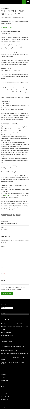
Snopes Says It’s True (6, 27)
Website (3, 280)
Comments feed (5, 396)
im (14, 214)
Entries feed (4, 393)
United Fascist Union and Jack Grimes (14, 346)
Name (3, 267)
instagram (3, 374)
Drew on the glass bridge (7, 335)
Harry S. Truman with (6, 332)
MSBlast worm (4, 228)
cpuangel (11, 17)
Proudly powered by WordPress (7, 407)
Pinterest (3, 377)
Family (3, 214)
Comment (4, 246)
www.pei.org (7, 195)
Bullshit (3, 329)
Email (3, 274)
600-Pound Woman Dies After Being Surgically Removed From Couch (14, 349)
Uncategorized (5, 8)
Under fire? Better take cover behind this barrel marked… (15, 323)
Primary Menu (28, 2)
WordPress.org (4, 399)
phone (18, 214)
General (9, 214)
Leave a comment (19, 17)
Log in (2, 391)
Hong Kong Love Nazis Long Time (9, 222)
